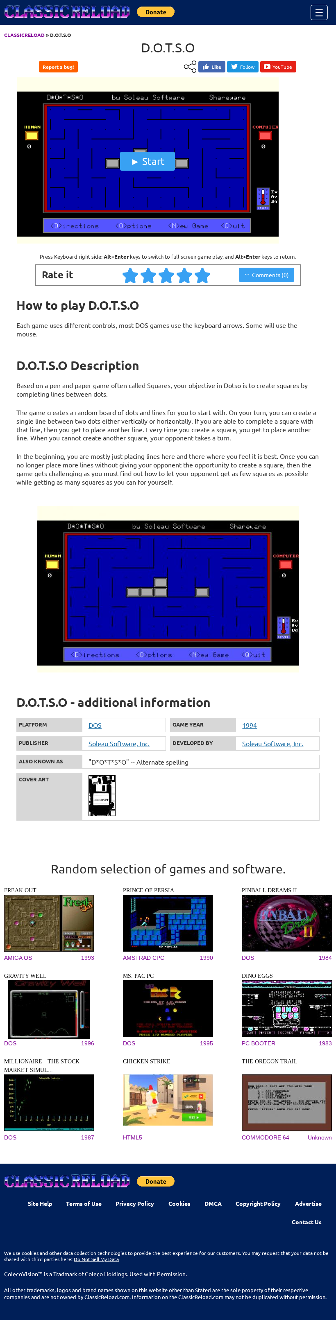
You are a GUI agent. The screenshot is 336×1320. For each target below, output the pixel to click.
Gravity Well (25, 976)
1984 (325, 957)
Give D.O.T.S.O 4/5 (184, 275)
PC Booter (258, 1043)
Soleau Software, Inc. (119, 743)
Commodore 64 (265, 1137)
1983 (325, 1043)
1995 (206, 1043)
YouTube (282, 66)
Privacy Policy (135, 1203)
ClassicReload (24, 35)
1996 (87, 1043)
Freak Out (20, 890)
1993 (87, 957)
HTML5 (132, 1137)
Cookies (179, 1203)
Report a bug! (58, 66)
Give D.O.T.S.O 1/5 (130, 275)
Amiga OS (18, 957)
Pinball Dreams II (269, 890)
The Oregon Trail (269, 1061)
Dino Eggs (257, 976)
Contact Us (307, 1221)
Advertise (308, 1203)
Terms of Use (84, 1203)
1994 (249, 725)
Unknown (320, 1137)
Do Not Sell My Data (96, 1259)
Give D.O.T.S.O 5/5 (202, 275)
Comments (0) (270, 274)
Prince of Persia (148, 890)
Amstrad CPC (143, 957)
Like (216, 66)
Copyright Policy (258, 1203)
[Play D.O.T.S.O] (147, 241)
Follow (247, 66)
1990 (206, 957)
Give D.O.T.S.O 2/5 (148, 275)
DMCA (213, 1203)
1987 (87, 1137)
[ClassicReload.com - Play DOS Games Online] (66, 19)
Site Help (40, 1203)
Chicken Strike (146, 1061)
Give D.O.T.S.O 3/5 (166, 275)
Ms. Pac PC (138, 976)
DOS (95, 725)
